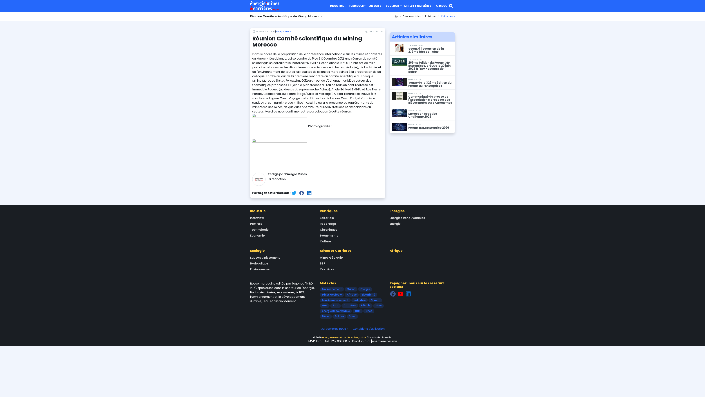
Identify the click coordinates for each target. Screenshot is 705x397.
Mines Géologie (331, 257)
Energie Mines (283, 31)
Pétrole (365, 305)
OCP (357, 311)
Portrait (256, 224)
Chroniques (328, 230)
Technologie (259, 230)
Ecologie (393, 6)
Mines (326, 316)
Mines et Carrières (417, 6)
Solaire (339, 316)
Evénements (329, 235)
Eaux (335, 305)
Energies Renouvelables (407, 218)
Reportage (328, 224)
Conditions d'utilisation (369, 329)
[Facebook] (393, 294)
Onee (369, 311)
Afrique (441, 6)
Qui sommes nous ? (334, 329)
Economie (257, 235)
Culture (325, 241)
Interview (257, 218)
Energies (374, 6)
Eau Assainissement (265, 257)
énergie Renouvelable (336, 311)
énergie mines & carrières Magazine (344, 337)
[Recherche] (451, 6)
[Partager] (294, 193)
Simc (352, 316)
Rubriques (356, 6)
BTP (322, 263)
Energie (395, 224)
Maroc (351, 289)
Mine (378, 305)
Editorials (327, 218)
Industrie (337, 6)
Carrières (327, 269)
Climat (375, 300)
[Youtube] (400, 294)
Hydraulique (259, 263)
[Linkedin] (408, 294)
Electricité (368, 294)
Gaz (324, 305)
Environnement (261, 269)
